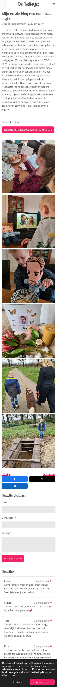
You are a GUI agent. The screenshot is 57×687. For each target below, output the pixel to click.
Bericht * (6, 533)
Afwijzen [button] (17, 682)
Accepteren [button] (42, 682)
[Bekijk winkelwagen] (53, 4)
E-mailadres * (9, 517)
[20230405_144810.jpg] (28, 221)
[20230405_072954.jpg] (28, 276)
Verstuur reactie (13, 558)
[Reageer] (51, 580)
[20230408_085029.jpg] (28, 331)
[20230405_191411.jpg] (28, 166)
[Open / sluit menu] (3, 4)
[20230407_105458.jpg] (28, 440)
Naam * (6, 502)
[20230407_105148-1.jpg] (28, 386)
